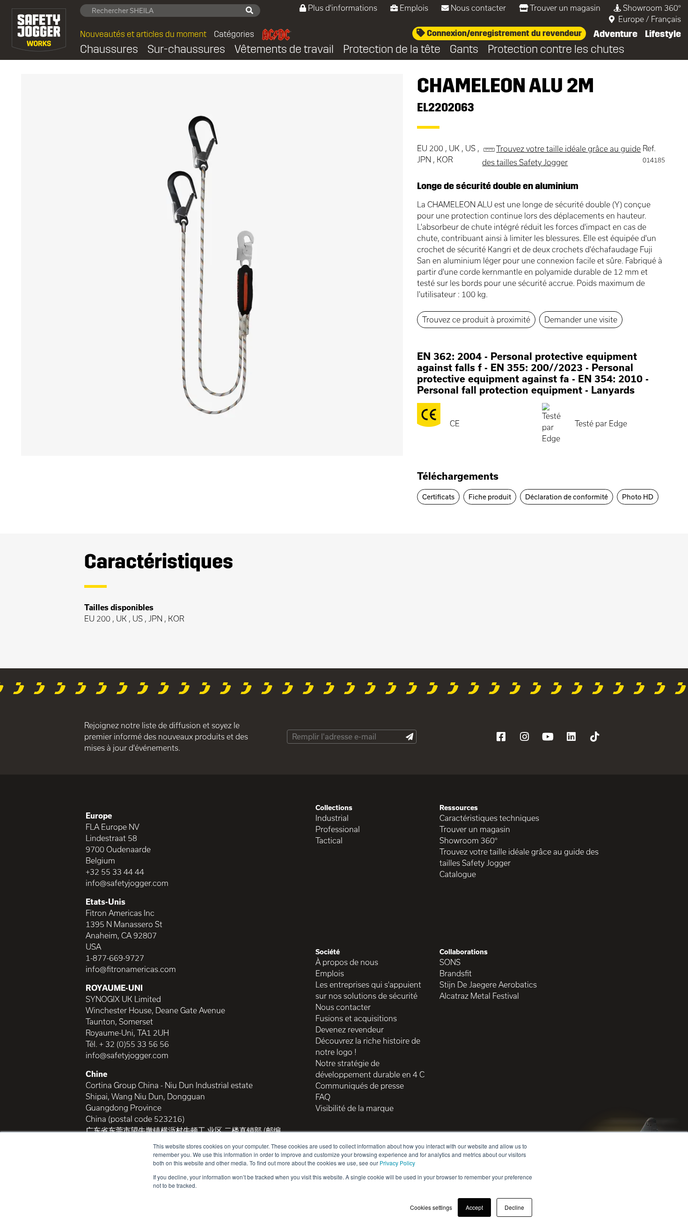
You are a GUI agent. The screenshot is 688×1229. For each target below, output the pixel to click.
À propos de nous (346, 962)
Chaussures (109, 49)
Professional (337, 829)
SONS (450, 962)
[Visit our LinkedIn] (571, 736)
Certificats (438, 497)
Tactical (329, 840)
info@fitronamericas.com (131, 969)
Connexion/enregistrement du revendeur (503, 33)
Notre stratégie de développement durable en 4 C (370, 1069)
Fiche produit (489, 497)
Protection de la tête (391, 49)
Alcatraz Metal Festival (479, 995)
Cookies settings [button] (431, 1207)
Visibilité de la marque (354, 1108)
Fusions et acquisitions (356, 1018)
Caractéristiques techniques (489, 817)
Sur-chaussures (186, 49)
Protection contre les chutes (556, 49)
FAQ (322, 1096)
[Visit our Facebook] (500, 736)
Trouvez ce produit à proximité (476, 319)
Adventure (615, 33)
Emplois (414, 7)
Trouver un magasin (565, 7)
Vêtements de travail (284, 49)
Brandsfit (455, 973)
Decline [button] (514, 1207)
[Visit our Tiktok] (594, 736)
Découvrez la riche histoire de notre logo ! (367, 1046)
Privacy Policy (397, 1163)
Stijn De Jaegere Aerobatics (488, 984)
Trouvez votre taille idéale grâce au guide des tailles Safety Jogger (519, 857)
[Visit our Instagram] (524, 736)
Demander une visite (580, 319)
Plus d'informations (342, 7)
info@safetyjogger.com (127, 882)
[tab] (542, 479)
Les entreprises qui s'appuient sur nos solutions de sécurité (368, 990)
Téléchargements (457, 476)
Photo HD (637, 497)
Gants (464, 49)
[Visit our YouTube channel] (547, 736)
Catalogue (457, 874)
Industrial (332, 817)
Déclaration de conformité (566, 497)
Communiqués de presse (359, 1085)
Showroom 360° (652, 7)
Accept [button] (474, 1207)
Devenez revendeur (349, 1029)
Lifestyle (663, 33)
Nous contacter (478, 7)
